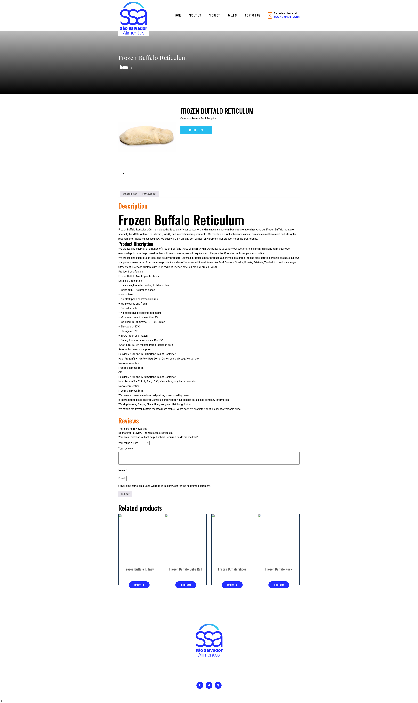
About (186, 675)
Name (122, 470)
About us (195, 15)
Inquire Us (139, 585)
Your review (125, 448)
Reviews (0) (149, 193)
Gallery (232, 15)
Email (122, 478)
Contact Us (252, 15)
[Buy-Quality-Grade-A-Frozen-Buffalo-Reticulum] (147, 137)
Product (214, 15)
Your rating (125, 443)
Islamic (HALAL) (162, 234)
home (123, 67)
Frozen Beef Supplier (204, 118)
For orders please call (286, 15)
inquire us (196, 130)
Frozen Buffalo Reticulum (132, 229)
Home (178, 15)
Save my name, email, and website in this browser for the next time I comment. (166, 485)
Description (130, 193)
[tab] (130, 194)
